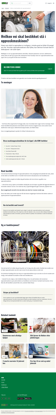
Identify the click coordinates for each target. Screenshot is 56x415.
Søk (30, 3)
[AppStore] (28, 398)
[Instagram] (6, 398)
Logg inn (50, 68)
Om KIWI (3, 379)
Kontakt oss (3, 384)
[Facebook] (2, 398)
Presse (2, 382)
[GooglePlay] (20, 398)
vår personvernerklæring (29, 411)
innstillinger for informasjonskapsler (7, 412)
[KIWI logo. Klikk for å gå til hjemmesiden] (5, 3)
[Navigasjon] (53, 3)
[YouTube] (9, 398)
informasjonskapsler (39, 411)
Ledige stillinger (4, 387)
